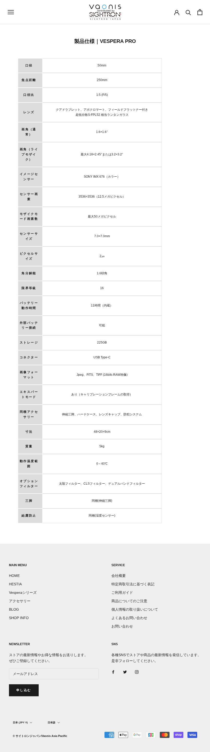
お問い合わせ (122, 626)
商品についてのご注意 (129, 601)
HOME (14, 576)
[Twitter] (125, 672)
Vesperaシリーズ (23, 592)
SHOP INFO (19, 618)
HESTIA (15, 584)
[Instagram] (137, 672)
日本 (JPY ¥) (20, 722)
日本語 (51, 722)
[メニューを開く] (11, 12)
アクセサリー (19, 601)
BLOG (14, 609)
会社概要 (118, 576)
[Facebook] (113, 672)
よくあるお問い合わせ (129, 618)
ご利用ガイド (122, 592)
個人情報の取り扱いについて (134, 609)
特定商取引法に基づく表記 (132, 584)
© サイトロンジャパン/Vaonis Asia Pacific (40, 735)
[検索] (188, 12)
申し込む (23, 690)
